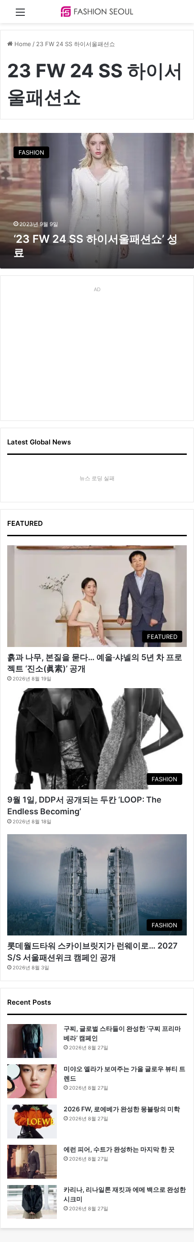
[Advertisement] (97, 352)
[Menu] (20, 15)
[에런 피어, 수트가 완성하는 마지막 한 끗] (32, 1162)
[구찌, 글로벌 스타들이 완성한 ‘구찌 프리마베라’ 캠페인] (32, 1041)
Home (22, 43)
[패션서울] (97, 11)
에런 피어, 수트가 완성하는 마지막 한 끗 (119, 1149)
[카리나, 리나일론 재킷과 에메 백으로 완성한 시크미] (32, 1202)
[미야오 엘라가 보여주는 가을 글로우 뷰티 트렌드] (32, 1081)
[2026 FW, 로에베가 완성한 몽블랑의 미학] (32, 1121)
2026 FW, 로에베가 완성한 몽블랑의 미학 (122, 1109)
